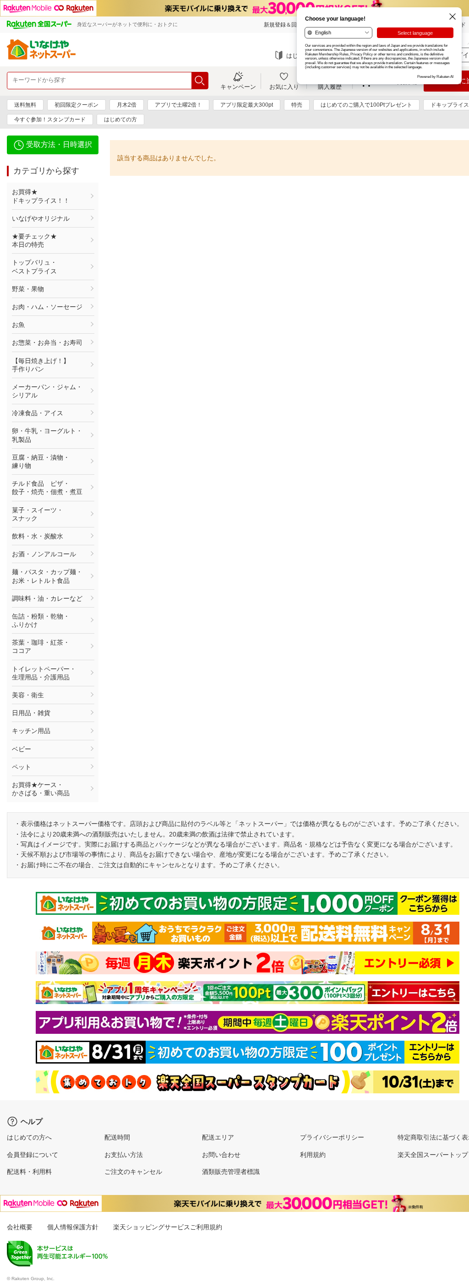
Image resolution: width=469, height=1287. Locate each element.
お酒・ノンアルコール (44, 554)
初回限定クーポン (76, 105)
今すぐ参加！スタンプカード (50, 119)
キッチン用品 (31, 730)
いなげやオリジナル (41, 218)
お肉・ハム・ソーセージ (47, 306)
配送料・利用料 (29, 1171)
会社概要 (20, 1227)
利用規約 (313, 1154)
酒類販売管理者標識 (231, 1171)
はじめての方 (120, 119)
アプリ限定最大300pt (246, 105)
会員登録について (32, 1154)
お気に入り (284, 86)
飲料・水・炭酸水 (37, 536)
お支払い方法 (123, 1154)
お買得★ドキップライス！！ (41, 196)
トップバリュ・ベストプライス (34, 266)
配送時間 (117, 1137)
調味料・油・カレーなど (47, 598)
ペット (21, 767)
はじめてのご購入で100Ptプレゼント (366, 105)
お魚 (18, 324)
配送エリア (218, 1137)
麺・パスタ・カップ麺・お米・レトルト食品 (47, 576)
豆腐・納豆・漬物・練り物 (41, 461)
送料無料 (25, 105)
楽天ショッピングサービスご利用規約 (167, 1227)
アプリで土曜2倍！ (178, 105)
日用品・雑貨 (31, 713)
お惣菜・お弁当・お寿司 (47, 342)
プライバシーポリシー (332, 1137)
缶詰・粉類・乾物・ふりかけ (41, 620)
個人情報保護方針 (72, 1227)
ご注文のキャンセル (133, 1171)
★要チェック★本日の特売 (34, 240)
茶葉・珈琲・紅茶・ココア (41, 646)
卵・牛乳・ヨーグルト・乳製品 (47, 435)
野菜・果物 (28, 289)
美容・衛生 (28, 695)
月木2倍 (126, 105)
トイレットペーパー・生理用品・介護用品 (44, 673)
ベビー (21, 749)
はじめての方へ (29, 1137)
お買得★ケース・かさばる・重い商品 (41, 789)
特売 (296, 105)
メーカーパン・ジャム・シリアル (47, 391)
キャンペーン (238, 86)
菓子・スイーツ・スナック (37, 514)
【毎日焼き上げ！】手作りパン (41, 365)
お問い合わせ (221, 1154)
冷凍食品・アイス (37, 413)
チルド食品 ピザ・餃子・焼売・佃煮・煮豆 (47, 487)
